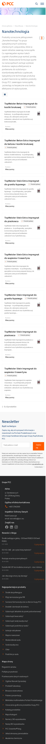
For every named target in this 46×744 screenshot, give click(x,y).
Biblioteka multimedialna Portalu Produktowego (23, 700)
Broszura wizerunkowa (14, 690)
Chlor (7, 649)
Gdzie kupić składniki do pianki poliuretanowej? (23, 611)
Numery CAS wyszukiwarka (15, 719)
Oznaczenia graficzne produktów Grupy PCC (22, 705)
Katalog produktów (12, 709)
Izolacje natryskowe (13, 630)
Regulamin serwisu (9, 667)
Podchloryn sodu (12, 654)
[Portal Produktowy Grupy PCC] (8, 4)
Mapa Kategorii (11, 714)
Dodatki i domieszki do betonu (17, 606)
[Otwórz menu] (42, 4)
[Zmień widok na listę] (5, 94)
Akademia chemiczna (13, 738)
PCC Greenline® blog (13, 728)
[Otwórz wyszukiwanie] (36, 4)
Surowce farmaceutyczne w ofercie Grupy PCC (23, 602)
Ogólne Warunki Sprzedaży (15, 681)
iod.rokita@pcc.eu (37, 464)
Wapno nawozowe (12, 635)
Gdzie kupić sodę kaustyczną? (16, 621)
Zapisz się (38, 446)
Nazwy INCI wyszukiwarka (14, 724)
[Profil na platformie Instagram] (16, 527)
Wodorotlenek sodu (13, 640)
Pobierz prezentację (13, 695)
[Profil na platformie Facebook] (7, 527)
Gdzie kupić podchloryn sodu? (16, 625)
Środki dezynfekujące (13, 592)
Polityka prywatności (10, 671)
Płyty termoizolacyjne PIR (15, 597)
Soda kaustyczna (11, 644)
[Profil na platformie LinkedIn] (11, 527)
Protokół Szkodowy (13, 686)
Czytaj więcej (38, 467)
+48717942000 (14, 506)
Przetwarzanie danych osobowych (15, 676)
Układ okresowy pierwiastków (16, 733)
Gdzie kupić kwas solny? (14, 616)
